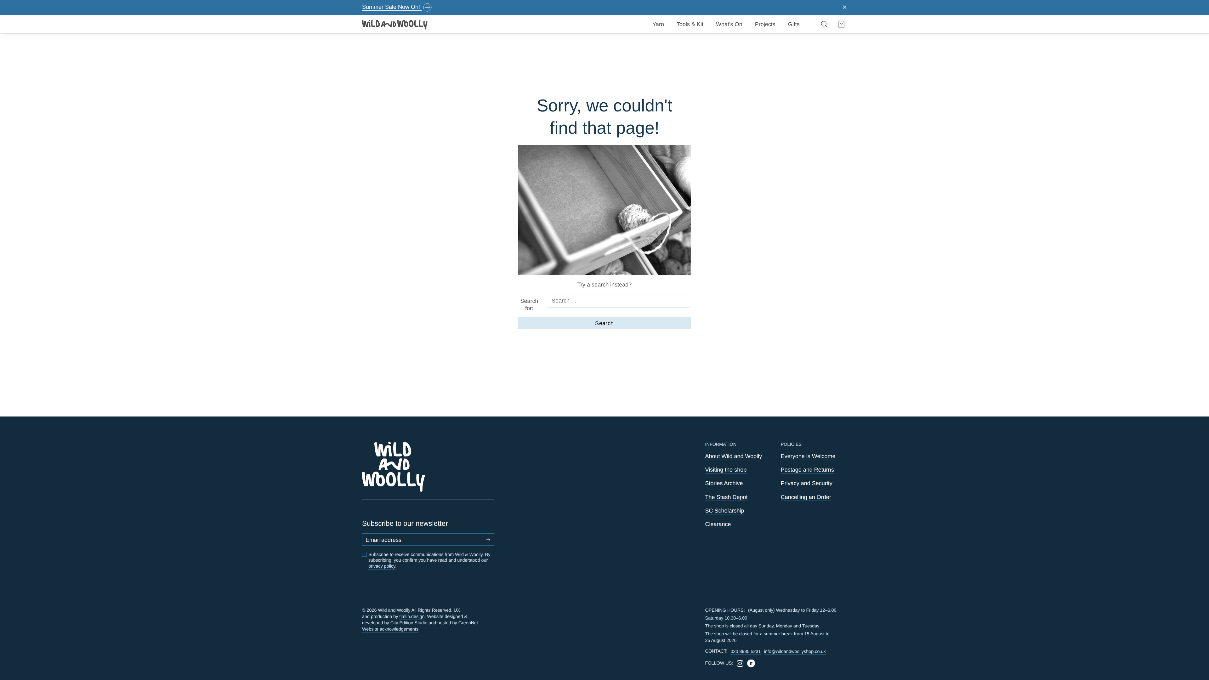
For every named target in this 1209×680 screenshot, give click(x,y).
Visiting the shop (726, 470)
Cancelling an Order (806, 497)
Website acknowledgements (390, 629)
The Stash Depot (726, 497)
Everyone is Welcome (808, 456)
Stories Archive (724, 483)
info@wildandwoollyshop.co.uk (795, 651)
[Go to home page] (395, 24)
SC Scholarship (724, 510)
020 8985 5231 (745, 651)
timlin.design (411, 616)
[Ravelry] (751, 663)
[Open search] (824, 24)
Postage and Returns (807, 470)
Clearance (718, 524)
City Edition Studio (409, 623)
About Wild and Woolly (733, 456)
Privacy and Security (806, 483)
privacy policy (381, 566)
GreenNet (468, 623)
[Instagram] (740, 663)
